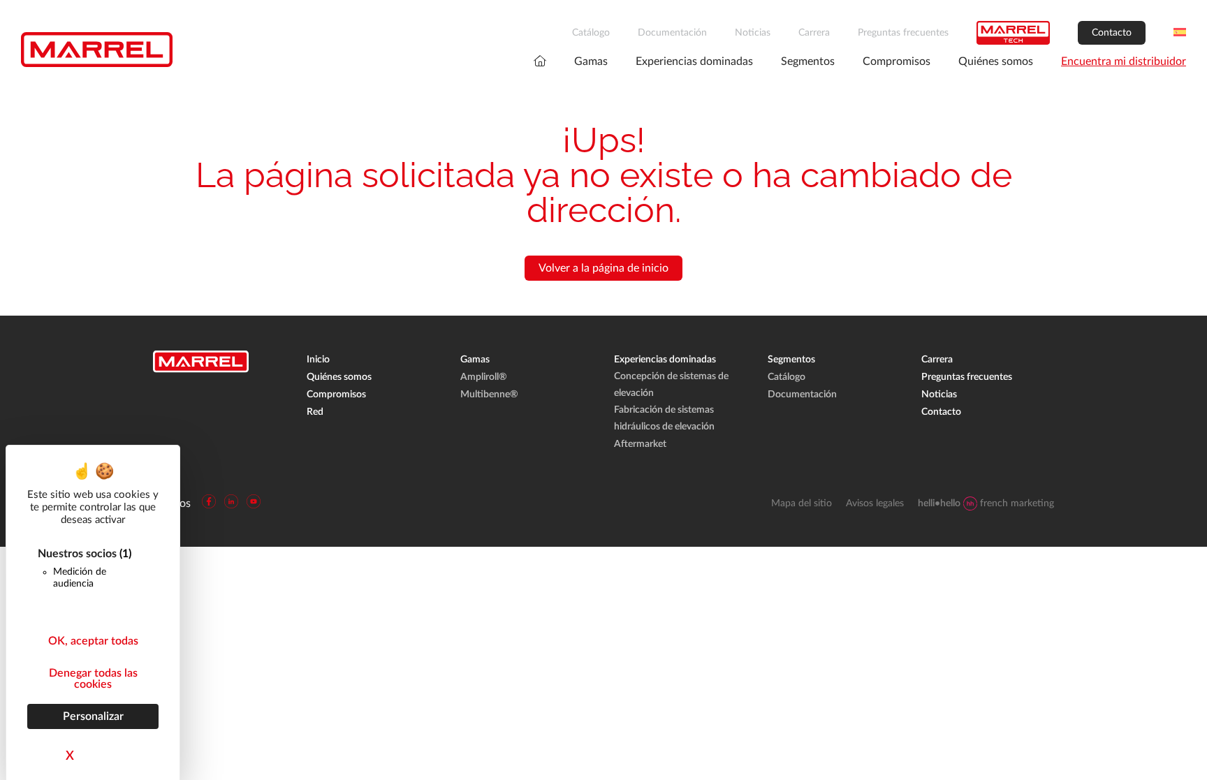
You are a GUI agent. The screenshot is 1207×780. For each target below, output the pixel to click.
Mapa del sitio (801, 503)
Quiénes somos (995, 61)
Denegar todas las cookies (93, 679)
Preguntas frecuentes (903, 33)
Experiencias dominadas (694, 61)
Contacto (1112, 33)
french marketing (986, 503)
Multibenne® (489, 394)
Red (315, 412)
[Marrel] (97, 49)
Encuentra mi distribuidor (1123, 61)
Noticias (752, 33)
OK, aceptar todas (93, 641)
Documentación (672, 33)
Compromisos (896, 61)
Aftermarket (640, 444)
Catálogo (591, 33)
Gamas (591, 61)
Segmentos (808, 61)
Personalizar (93, 716)
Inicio (318, 360)
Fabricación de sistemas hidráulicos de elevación (664, 418)
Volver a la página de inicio (603, 268)
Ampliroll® (483, 377)
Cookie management (50, 769)
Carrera (814, 33)
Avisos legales (875, 503)
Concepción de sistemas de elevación (671, 384)
